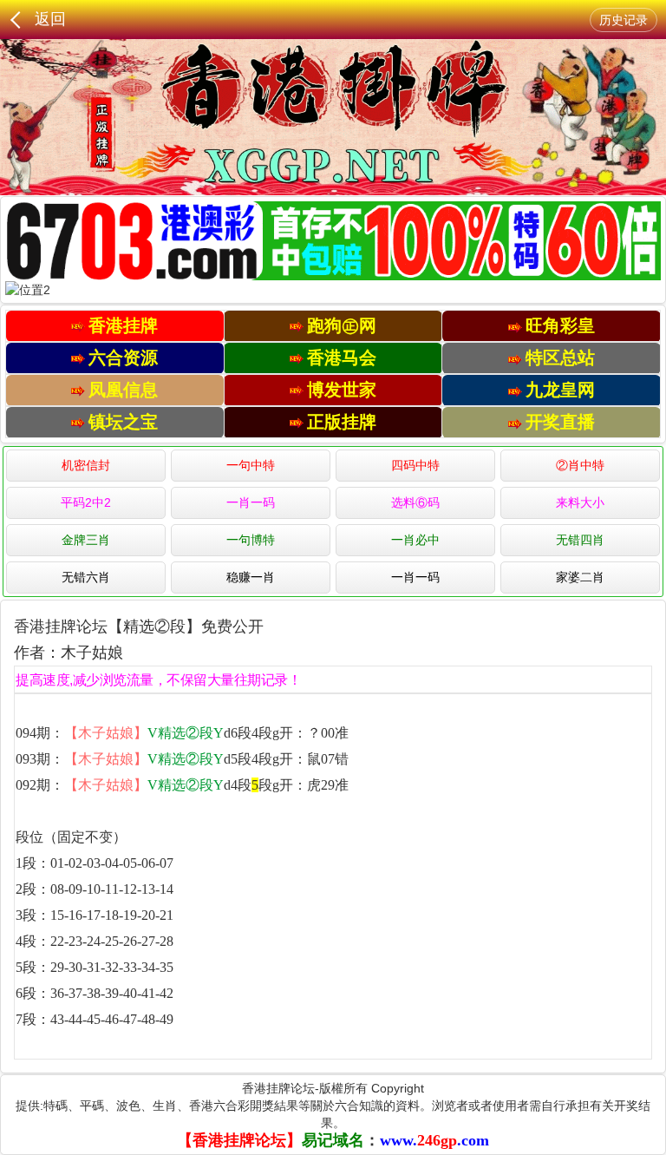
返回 (50, 19)
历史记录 (623, 20)
